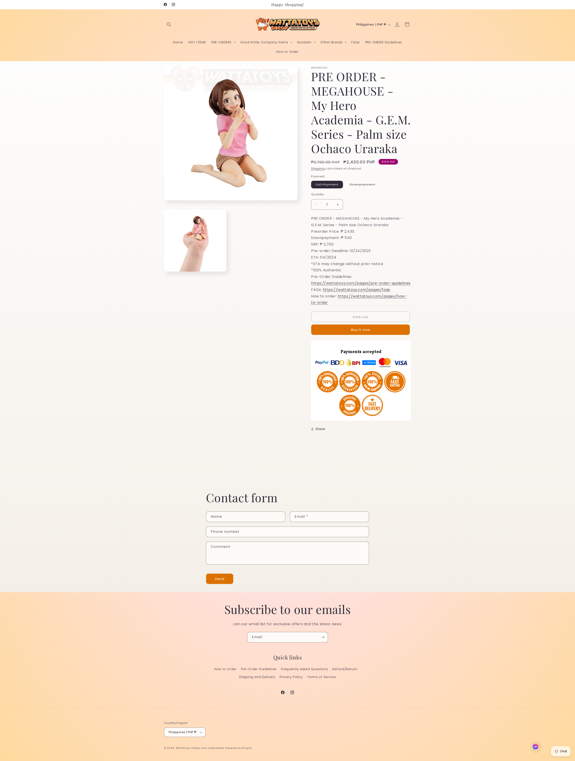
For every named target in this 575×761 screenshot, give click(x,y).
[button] (169, 24)
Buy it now (360, 329)
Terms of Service (321, 677)
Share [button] (320, 429)
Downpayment (365, 185)
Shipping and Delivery (257, 677)
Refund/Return (344, 669)
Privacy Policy (291, 677)
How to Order (225, 669)
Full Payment (329, 185)
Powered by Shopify (238, 748)
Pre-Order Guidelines (258, 669)
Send (219, 578)
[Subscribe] (323, 637)
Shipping (318, 168)
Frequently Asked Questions (304, 669)
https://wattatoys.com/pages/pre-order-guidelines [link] (361, 283)
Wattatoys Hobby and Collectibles (200, 748)
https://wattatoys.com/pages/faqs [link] (356, 289)
